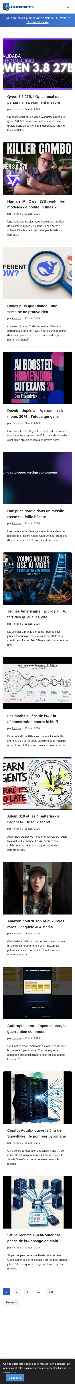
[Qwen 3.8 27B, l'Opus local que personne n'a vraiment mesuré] (37, 64)
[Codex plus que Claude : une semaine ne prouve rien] (37, 273)
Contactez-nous (38, 22)
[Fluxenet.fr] (19, 7)
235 (51, 1291)
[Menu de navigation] (68, 7)
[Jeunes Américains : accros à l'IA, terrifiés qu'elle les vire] (37, 578)
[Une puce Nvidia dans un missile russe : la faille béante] (37, 478)
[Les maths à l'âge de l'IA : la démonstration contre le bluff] (37, 683)
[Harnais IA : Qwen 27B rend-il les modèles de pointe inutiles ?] (37, 168)
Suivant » (11, 1302)
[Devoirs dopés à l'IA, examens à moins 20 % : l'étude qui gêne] (37, 378)
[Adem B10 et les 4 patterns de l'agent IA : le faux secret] (37, 783)
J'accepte (15, 1377)
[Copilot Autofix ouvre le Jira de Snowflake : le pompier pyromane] (37, 1097)
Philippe (16, 109)
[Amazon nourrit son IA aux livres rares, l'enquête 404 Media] (37, 888)
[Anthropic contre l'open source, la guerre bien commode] (37, 993)
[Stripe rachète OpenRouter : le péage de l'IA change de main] (37, 1202)
